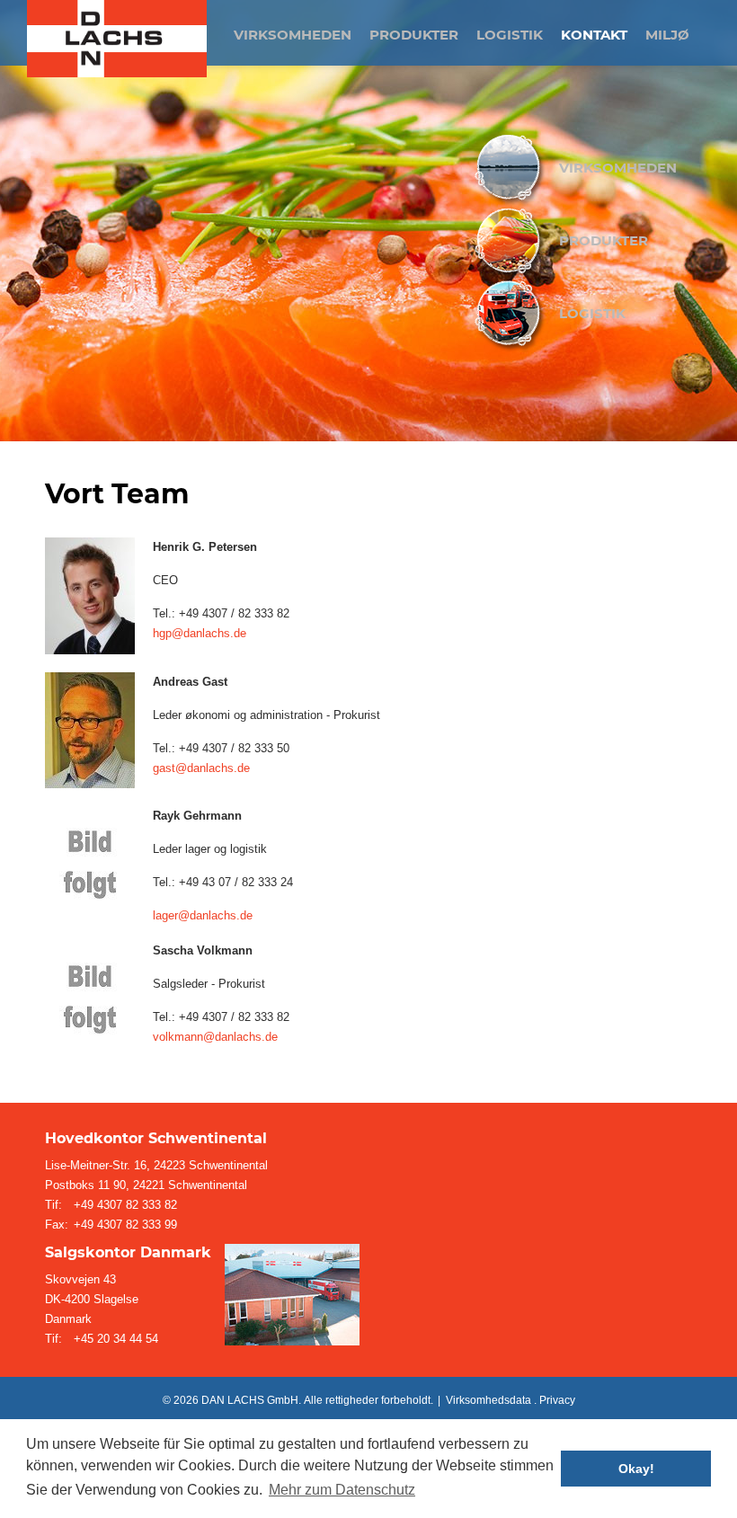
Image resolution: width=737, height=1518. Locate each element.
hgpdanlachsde (199, 633)
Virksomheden (618, 167)
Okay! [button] (636, 1468)
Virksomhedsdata (488, 1400)
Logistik (592, 313)
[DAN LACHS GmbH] (117, 38)
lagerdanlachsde (203, 915)
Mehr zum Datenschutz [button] (342, 1489)
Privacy (557, 1400)
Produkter (603, 240)
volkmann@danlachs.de (215, 1036)
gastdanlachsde (201, 768)
